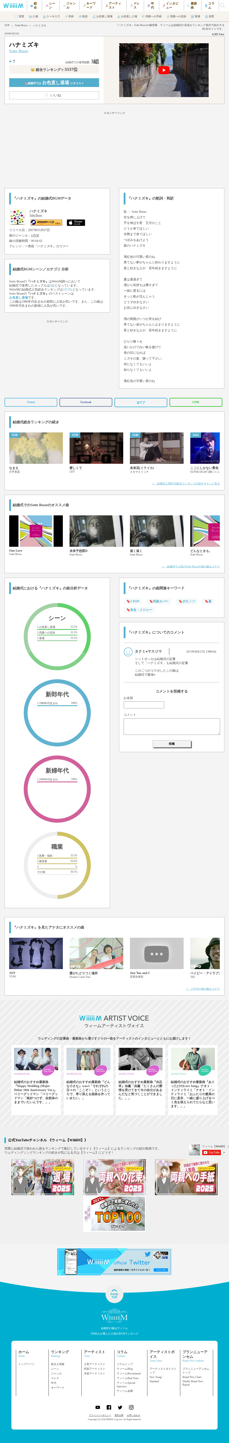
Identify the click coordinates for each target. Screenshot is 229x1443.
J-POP (35, 235)
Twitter (31, 402)
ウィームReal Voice (128, 1378)
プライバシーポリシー (100, 1415)
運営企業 (118, 1415)
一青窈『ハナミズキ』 (40, 246)
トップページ (26, 1364)
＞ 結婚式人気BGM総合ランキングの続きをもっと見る (186, 483)
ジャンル (56, 1373)
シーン (55, 1368)
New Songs (156, 1377)
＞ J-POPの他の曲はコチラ (203, 988)
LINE (196, 402)
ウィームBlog (125, 1368)
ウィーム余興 (125, 1391)
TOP (7, 25)
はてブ (141, 402)
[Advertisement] (114, 149)
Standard (154, 1381)
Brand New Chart (191, 1377)
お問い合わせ (133, 1415)
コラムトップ (125, 1364)
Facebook (86, 402)
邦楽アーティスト (94, 1368)
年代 (53, 1382)
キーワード (57, 1387)
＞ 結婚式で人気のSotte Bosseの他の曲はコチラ (191, 566)
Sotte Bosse (21, 25)
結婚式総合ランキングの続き (36, 422)
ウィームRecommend (129, 1373)
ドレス (55, 1378)
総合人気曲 (57, 1364)
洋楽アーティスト (94, 1373)
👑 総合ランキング (54, 70)
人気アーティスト (94, 1364)
